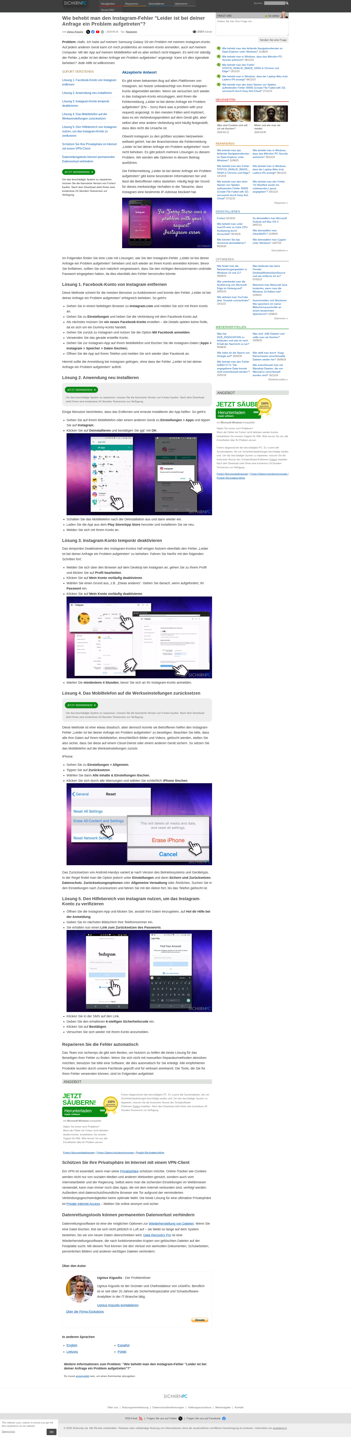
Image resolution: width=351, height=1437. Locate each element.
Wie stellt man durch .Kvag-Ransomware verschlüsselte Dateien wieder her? (269, 356)
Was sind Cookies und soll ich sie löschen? (232, 127)
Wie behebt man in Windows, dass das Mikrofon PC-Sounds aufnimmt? (270, 154)
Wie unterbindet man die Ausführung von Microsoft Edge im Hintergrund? (232, 285)
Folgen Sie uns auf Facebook (203, 1418)
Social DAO (107, 9)
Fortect (136, 1106)
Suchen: (258, 3)
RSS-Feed (131, 1418)
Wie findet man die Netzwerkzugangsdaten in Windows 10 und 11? (232, 269)
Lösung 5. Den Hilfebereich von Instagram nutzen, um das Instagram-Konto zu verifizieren (89, 131)
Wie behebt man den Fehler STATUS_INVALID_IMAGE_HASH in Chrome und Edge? (250, 68)
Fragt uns (224, 15)
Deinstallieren (156, 3)
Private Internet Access (83, 1204)
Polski (122, 1352)
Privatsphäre (129, 1171)
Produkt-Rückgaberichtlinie (150, 1152)
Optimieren (181, 3)
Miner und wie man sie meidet (267, 127)
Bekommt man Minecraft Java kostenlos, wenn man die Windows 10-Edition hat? (270, 288)
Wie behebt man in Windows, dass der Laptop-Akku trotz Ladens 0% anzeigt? (269, 169)
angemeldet (82, 1376)
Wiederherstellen (277, 379)
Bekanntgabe (223, 1407)
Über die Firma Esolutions (85, 1311)
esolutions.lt (280, 1428)
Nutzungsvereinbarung (135, 1407)
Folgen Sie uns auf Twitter (162, 1418)
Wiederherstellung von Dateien (171, 1223)
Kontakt (239, 1407)
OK (52, 1432)
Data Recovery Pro (157, 1235)
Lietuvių (72, 1352)
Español (123, 1345)
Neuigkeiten (108, 3)
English (72, 1345)
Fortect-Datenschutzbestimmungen (116, 1152)
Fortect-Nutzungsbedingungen (79, 1152)
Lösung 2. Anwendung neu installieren (87, 92)
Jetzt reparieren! (77, 172)
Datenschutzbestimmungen (168, 1407)
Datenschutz (8, 1431)
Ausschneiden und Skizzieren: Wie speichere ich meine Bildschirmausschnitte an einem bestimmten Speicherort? (270, 307)
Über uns (112, 1407)
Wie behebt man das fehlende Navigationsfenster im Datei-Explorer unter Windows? (252, 50)
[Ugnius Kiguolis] (87, 31)
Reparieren (131, 3)
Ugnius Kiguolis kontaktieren (118, 1305)
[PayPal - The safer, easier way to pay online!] (199, 1320)
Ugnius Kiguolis (75, 31)
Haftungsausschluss (199, 1407)
